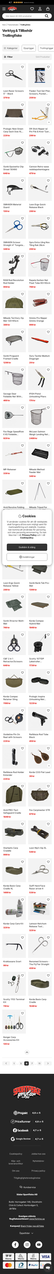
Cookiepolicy (26, 537)
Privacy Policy (29, 535)
